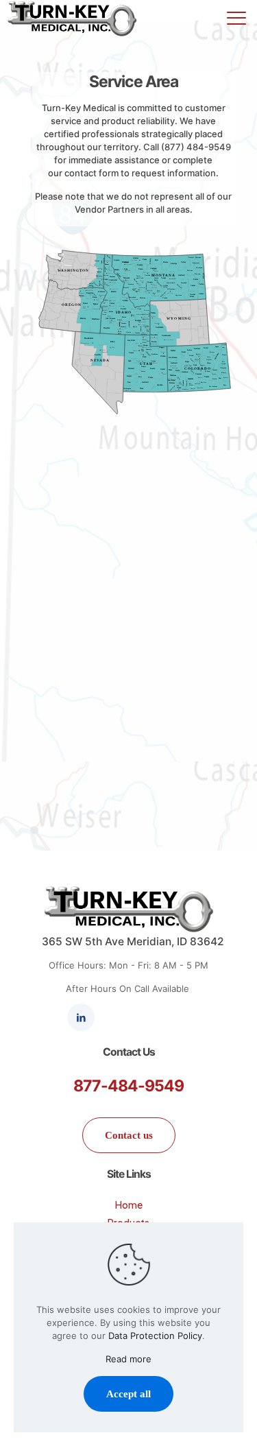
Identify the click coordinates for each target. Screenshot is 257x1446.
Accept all (128, 1393)
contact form (91, 172)
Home (129, 1204)
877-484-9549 (128, 1085)
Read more (128, 1358)
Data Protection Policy (155, 1335)
